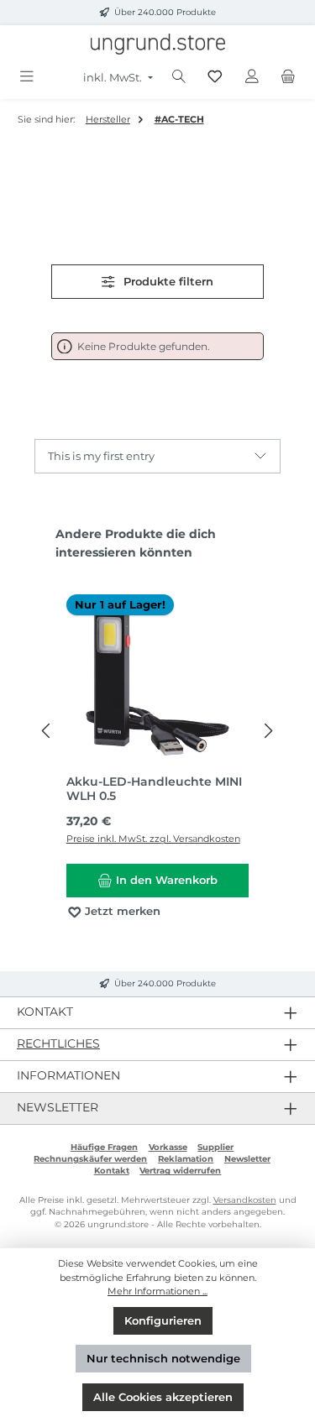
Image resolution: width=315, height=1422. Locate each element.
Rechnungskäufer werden (90, 1158)
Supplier (215, 1147)
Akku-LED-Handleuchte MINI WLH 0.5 (154, 789)
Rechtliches (58, 1043)
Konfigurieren (163, 1321)
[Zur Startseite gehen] (158, 44)
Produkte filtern (166, 281)
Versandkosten (244, 1200)
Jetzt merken (120, 911)
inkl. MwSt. (113, 77)
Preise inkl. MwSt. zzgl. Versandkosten (153, 838)
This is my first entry (101, 456)
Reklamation (185, 1158)
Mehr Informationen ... (157, 1291)
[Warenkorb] (288, 77)
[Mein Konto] (252, 77)
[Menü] (26, 77)
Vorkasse (168, 1147)
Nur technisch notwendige (163, 1358)
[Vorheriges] (47, 730)
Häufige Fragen (104, 1147)
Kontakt (111, 1170)
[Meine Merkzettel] (215, 77)
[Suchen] (178, 77)
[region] (157, 731)
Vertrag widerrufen (180, 1170)
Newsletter (247, 1158)
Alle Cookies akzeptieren (163, 1397)
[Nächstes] (268, 730)
